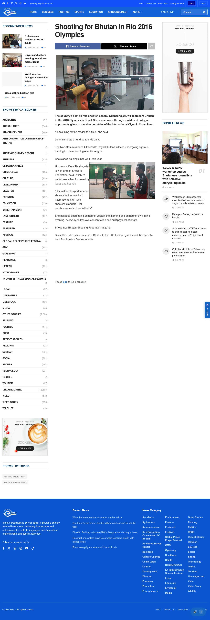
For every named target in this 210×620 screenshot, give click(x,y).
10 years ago (33, 47)
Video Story (10, 402)
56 (43, 66)
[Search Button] (205, 12)
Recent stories (12, 339)
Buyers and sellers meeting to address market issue (36, 58)
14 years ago (13, 97)
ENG (191, 3)
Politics (64, 11)
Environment (10, 216)
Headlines (9, 259)
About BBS (163, 3)
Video (6, 395)
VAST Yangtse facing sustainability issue (36, 77)
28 (44, 47)
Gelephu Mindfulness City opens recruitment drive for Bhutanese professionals (188, 252)
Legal (6, 289)
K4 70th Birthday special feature (24, 278)
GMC (141, 3)
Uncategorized (12, 389)
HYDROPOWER (10, 272)
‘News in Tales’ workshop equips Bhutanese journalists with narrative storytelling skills (177, 175)
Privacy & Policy (176, 3)
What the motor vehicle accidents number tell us (97, 517)
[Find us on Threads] (20, 3)
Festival (7, 234)
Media (6, 308)
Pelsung (7, 320)
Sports (79, 11)
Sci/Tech (7, 351)
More (136, 11)
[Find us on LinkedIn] (25, 3)
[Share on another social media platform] (151, 46)
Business (47, 11)
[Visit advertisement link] (25, 437)
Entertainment (12, 209)
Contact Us (151, 3)
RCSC (5, 333)
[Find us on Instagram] (16, 3)
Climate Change (12, 165)
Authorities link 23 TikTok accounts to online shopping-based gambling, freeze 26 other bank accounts (189, 233)
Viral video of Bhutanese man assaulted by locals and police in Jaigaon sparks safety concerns (188, 200)
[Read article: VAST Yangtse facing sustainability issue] (12, 79)
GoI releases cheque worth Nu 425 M (34, 39)
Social (6, 358)
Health (7, 266)
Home (33, 11)
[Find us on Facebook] (7, 3)
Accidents (9, 119)
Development (11, 184)
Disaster (8, 190)
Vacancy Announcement (15, 482)
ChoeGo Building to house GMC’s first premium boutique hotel (105, 532)
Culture (7, 178)
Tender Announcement (14, 476)
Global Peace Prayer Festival (22, 241)
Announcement (118, 11)
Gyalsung (8, 253)
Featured (8, 228)
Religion (8, 345)
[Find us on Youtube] (3, 3)
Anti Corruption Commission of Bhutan (23, 140)
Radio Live (167, 12)
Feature (7, 222)
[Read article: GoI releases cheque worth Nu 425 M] (12, 41)
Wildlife (7, 408)
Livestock (9, 301)
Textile (7, 377)
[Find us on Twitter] (12, 3)
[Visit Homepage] (9, 11)
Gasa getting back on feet (19, 93)
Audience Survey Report (18, 153)
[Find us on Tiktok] (33, 548)
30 (44, 85)
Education (96, 11)
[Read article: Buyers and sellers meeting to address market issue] (12, 60)
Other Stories (11, 314)
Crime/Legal (10, 171)
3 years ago (32, 66)
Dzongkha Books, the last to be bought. (187, 216)
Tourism (7, 383)
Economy (8, 197)
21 (24, 97)
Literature (9, 295)
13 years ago (33, 85)
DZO (203, 3)
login (65, 281)
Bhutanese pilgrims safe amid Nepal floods (95, 547)
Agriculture (10, 126)
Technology (10, 370)
